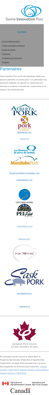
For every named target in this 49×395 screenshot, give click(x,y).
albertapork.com (24, 132)
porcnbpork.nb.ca (24, 293)
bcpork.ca (24, 139)
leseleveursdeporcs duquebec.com (24, 173)
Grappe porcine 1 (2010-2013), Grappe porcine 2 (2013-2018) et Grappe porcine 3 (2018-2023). (24, 369)
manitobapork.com (24, 180)
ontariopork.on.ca (24, 226)
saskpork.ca (24, 306)
